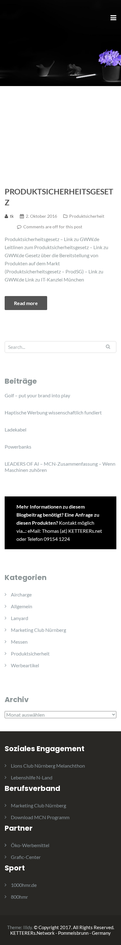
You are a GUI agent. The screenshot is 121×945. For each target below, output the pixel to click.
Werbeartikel (25, 665)
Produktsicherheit (86, 216)
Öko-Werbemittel (30, 845)
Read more (26, 303)
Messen (19, 642)
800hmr (19, 897)
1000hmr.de (24, 885)
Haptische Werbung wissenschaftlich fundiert (53, 412)
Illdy (27, 927)
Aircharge (21, 594)
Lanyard (19, 618)
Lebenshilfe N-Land (31, 777)
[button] (13, 19)
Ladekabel (15, 429)
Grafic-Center (26, 857)
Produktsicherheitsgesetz (59, 197)
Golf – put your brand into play (37, 395)
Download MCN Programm (40, 817)
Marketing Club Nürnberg (38, 630)
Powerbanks (18, 447)
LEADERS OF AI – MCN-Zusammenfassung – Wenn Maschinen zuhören (60, 467)
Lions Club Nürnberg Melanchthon (48, 766)
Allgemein (21, 606)
